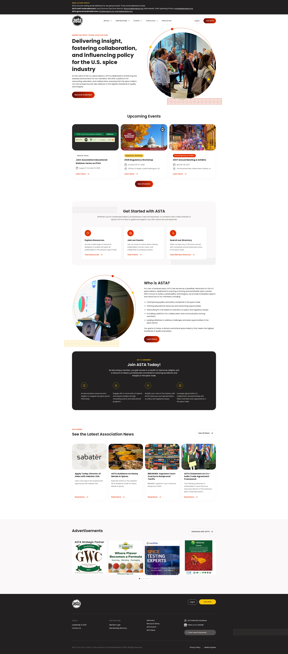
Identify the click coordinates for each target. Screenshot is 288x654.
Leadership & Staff (79, 625)
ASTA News (151, 630)
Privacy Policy (195, 647)
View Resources (92, 254)
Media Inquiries (210, 647)
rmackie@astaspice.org (183, 8)
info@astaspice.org (106, 11)
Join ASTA (208, 602)
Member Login (114, 625)
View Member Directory (180, 254)
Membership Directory (118, 628)
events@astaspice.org (124, 11)
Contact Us (76, 628)
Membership (115, 620)
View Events (132, 254)
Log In (192, 602)
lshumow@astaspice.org (133, 8)
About (74, 620)
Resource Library (153, 623)
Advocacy (151, 620)
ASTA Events (151, 627)
